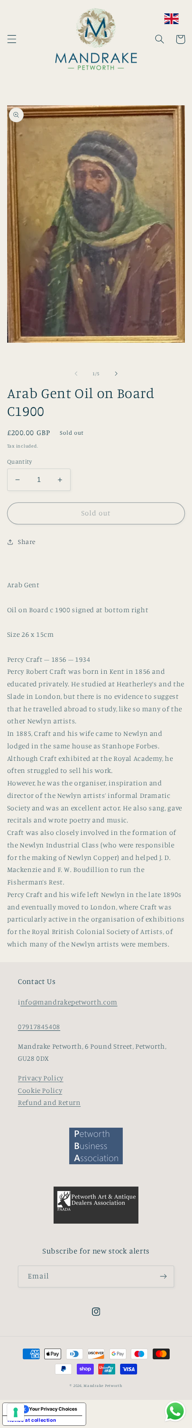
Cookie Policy (40, 1090)
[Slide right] (116, 374)
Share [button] (27, 541)
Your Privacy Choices (53, 1409)
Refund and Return (49, 1102)
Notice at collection (32, 1420)
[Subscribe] (163, 1276)
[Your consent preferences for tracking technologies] (15, 1412)
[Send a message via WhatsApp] (175, 1411)
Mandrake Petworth (102, 1385)
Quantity (19, 461)
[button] (11, 39)
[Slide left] (76, 374)
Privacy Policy (40, 1078)
